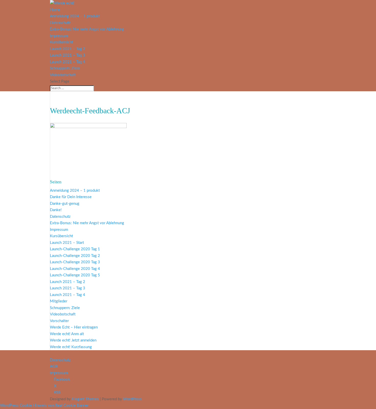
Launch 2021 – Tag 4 (67, 62)
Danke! (56, 210)
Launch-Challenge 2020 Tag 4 (75, 269)
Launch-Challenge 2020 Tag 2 (75, 256)
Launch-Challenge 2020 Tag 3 (75, 262)
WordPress (132, 399)
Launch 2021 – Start (67, 243)
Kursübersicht (61, 42)
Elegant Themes (85, 399)
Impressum (59, 36)
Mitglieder (58, 301)
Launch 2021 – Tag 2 (67, 49)
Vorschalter (59, 321)
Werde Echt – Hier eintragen (74, 327)
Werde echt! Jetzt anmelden (73, 340)
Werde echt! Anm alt (67, 334)
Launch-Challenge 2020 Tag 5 (75, 275)
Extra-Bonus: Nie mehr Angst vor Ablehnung (87, 29)
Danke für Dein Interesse (71, 197)
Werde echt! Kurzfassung (71, 347)
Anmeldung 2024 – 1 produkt (75, 16)
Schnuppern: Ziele (65, 68)
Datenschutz (60, 23)
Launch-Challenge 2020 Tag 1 (75, 249)
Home (55, 10)
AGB (54, 366)
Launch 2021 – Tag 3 (67, 55)
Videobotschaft (62, 75)
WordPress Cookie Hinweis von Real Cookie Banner (44, 405)
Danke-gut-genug (64, 204)
